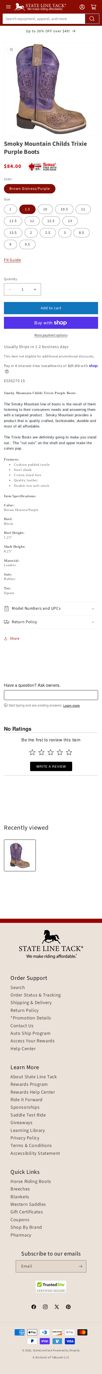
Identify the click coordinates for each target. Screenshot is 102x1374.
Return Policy (24, 1010)
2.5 (47, 232)
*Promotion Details (30, 1018)
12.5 (51, 221)
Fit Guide (12, 260)
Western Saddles (28, 1204)
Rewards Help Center (32, 1092)
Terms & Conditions (31, 1146)
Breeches (20, 1189)
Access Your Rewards (32, 1041)
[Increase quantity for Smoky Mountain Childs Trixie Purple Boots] (35, 289)
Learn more (71, 705)
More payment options (51, 335)
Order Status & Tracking (35, 995)
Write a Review (51, 766)
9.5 (27, 244)
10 (45, 209)
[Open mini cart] (93, 7)
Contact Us (22, 1026)
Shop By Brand (26, 1227)
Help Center (23, 1049)
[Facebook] (33, 1307)
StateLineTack (42, 1350)
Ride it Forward (26, 1100)
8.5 (81, 232)
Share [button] (15, 638)
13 (70, 221)
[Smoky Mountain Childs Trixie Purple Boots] (20, 855)
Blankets (19, 1197)
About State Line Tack (33, 1077)
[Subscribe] (80, 1266)
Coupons (19, 1220)
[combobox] (51, 19)
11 (83, 209)
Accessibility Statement (35, 1153)
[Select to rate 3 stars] (51, 752)
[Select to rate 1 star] (32, 752)
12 (32, 221)
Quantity (10, 279)
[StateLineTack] (40, 7)
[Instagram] (45, 1307)
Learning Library (27, 1130)
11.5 (13, 221)
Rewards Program (29, 1084)
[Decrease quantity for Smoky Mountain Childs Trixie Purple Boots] (10, 289)
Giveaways (21, 1123)
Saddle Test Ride (28, 1115)
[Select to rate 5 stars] (69, 752)
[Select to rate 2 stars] (41, 752)
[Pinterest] (68, 1307)
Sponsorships (24, 1107)
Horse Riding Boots (30, 1181)
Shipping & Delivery (31, 1003)
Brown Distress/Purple (29, 188)
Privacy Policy (24, 1138)
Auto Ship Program (30, 1033)
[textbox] (51, 695)
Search (17, 988)
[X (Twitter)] (57, 1307)
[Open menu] (8, 7)
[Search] (92, 19)
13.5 (13, 232)
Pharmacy (20, 1235)
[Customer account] (82, 7)
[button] (51, 608)
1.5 (27, 209)
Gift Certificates (26, 1212)
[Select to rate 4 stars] (60, 752)
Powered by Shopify (66, 1350)
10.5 (64, 209)
